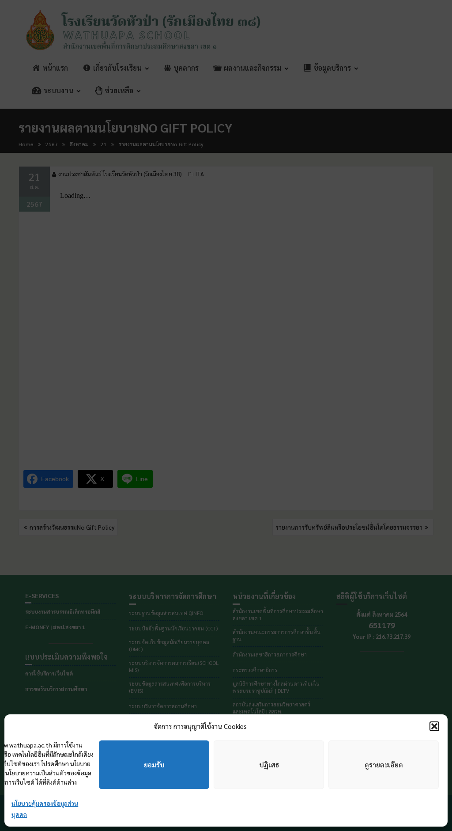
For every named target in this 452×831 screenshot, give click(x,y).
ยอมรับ (154, 764)
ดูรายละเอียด (384, 764)
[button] (434, 726)
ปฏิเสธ (269, 764)
